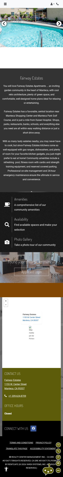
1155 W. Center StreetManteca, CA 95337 (31, 318)
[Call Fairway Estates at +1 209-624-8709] (57, 4)
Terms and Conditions (21, 442)
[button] (52, 4)
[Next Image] (59, 23)
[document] (31, 332)
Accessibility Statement (43, 448)
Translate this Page (16, 448)
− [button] (6, 305)
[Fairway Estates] (31, 332)
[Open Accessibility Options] (6, 470)
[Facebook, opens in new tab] (33, 428)
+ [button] (6, 301)
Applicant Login (35, 271)
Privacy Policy (43, 442)
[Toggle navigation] (5, 4)
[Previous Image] (4, 23)
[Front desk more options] (58, 470)
